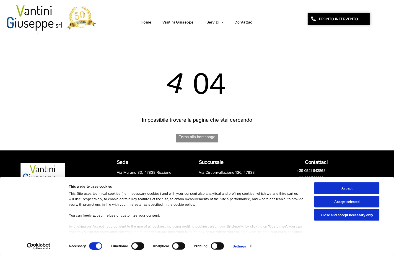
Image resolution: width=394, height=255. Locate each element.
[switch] (137, 246)
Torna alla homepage (197, 136)
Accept (347, 188)
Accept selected (347, 201)
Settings (239, 246)
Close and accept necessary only (347, 215)
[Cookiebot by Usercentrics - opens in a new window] (39, 246)
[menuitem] (146, 22)
